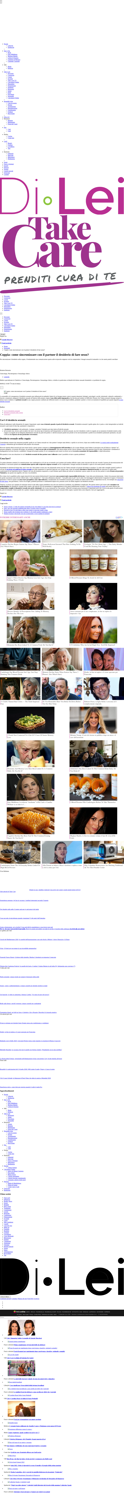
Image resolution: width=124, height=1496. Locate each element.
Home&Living (8, 101)
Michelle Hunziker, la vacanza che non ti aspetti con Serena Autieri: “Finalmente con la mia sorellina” (31, 1050)
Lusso (6, 1220)
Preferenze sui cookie (47, 1314)
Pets (5, 127)
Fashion (10, 145)
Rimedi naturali (8, 1246)
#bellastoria (11, 159)
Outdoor (10, 112)
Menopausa (7, 1238)
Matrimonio (11, 122)
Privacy (31, 1314)
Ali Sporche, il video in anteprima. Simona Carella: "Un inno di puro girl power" (24, 994)
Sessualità (11, 96)
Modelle (6, 1205)
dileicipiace (11, 157)
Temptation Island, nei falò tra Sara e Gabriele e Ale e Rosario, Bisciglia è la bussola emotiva (28, 1012)
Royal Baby (7, 1253)
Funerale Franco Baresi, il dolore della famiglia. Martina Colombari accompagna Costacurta (28, 957)
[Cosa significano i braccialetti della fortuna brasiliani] (64, 1382)
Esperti (6, 166)
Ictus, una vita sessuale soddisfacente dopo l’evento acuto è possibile (25, 508)
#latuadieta (11, 84)
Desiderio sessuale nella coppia (13, 412)
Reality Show (8, 1201)
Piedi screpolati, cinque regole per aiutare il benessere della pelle (19, 977)
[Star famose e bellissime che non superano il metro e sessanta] (64, 1442)
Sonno (6, 1248)
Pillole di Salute (12, 1185)
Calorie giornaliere (13, 1176)
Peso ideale (11, 1173)
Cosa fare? (7, 414)
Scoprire (10, 79)
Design (10, 105)
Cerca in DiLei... (5, 1297)
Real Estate (11, 113)
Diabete (6, 1239)
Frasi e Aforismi (9, 164)
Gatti (9, 131)
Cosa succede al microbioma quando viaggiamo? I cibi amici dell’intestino (22, 918)
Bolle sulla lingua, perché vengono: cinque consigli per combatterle (20, 1003)
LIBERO (28, 1311)
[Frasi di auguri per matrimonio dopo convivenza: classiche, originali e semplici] (64, 1348)
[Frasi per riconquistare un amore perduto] (64, 1409)
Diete (9, 93)
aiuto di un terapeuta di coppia (96, 486)
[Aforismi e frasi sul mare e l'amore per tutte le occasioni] (64, 1488)
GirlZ (5, 141)
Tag (5, 1255)
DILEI (80, 1311)
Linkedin (6, 377)
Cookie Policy (37, 1314)
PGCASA (59, 1311)
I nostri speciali (8, 171)
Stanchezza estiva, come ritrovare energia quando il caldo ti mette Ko (21, 1087)
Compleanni (7, 1210)
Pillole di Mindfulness (14, 1183)
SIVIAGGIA (85, 1311)
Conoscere (11, 75)
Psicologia (11, 94)
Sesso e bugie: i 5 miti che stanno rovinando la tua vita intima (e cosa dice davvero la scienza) (32, 506)
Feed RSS (30, 1298)
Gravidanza (7, 1234)
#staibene (10, 87)
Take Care (7, 72)
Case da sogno (12, 103)
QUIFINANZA (92, 1311)
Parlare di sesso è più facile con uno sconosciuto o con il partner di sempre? (27, 513)
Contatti (6, 174)
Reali (9, 52)
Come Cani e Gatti (13, 1187)
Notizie (6, 169)
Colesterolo (7, 1241)
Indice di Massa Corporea (15, 1171)
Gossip (6, 1212)
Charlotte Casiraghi (14, 61)
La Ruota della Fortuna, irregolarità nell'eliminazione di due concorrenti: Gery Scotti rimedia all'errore (31, 1058)
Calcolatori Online (13, 82)
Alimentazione (8, 1252)
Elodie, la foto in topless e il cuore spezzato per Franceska (17, 1032)
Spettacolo (11, 47)
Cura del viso (8, 1225)
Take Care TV (12, 80)
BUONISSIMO (100, 1311)
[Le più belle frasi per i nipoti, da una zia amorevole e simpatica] (64, 1368)
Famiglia (6, 1229)
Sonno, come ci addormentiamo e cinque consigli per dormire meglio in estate (23, 986)
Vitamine (6, 1245)
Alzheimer (7, 1243)
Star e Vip (7, 51)
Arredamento (12, 106)
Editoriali (10, 153)
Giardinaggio (12, 110)
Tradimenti (7, 1208)
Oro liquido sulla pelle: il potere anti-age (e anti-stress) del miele (19, 909)
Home (6, 346)
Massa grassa (12, 1174)
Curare (10, 77)
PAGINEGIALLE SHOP (50, 1311)
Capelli (6, 1224)
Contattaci (14, 1298)
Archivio (36, 1298)
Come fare (11, 138)
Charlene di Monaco (14, 59)
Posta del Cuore (12, 124)
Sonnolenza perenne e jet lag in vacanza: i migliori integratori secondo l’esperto (24, 900)
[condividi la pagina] (1, 387)
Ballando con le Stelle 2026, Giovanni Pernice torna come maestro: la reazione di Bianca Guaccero (30, 1041)
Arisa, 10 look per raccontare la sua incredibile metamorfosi (18, 948)
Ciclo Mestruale (9, 1236)
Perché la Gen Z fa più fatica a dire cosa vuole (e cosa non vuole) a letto (26, 510)
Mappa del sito (22, 1298)
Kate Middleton (12, 54)
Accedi (3, 334)
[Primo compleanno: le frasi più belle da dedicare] (64, 1341)
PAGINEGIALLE (40, 1311)
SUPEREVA (107, 1311)
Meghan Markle (13, 56)
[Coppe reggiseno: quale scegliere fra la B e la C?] (64, 1429)
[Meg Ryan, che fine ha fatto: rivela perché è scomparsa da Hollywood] (64, 1456)
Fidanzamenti (8, 1217)
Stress (5, 1250)
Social (6, 1203)
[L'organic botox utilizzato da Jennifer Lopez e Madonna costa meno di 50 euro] (64, 1423)
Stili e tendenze (8, 1222)
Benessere (11, 89)
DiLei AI (6, 117)
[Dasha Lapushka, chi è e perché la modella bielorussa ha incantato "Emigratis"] (64, 1469)
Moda (9, 66)
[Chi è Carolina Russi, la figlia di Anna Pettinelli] (64, 1395)
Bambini (6, 1231)
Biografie (7, 1213)
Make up (6, 1227)
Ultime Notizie (12, 1167)
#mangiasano (12, 86)
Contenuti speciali (5, 1298)
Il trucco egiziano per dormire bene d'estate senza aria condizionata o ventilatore (24, 1023)
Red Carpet (7, 1206)
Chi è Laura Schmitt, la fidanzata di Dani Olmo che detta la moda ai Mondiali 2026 (25, 1078)
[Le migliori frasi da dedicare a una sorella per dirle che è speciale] (64, 1389)
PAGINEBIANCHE (66, 1311)
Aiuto (55, 1314)
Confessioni (7, 1215)
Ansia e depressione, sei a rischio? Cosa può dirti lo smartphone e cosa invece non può (26, 927)
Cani (9, 129)
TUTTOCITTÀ (75, 1311)
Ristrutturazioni (12, 108)
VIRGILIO (33, 1311)
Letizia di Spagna (13, 58)
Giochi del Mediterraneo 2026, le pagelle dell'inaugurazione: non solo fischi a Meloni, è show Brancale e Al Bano (35, 939)
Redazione (7, 1190)
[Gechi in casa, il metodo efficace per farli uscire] (64, 1449)
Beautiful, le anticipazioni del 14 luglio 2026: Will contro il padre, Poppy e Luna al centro (27, 1069)
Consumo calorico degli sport (17, 1180)
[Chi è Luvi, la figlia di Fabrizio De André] (64, 1355)
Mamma (10, 120)
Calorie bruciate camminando (17, 1178)
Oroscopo (7, 173)
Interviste (10, 155)
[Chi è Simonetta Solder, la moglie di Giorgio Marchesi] (64, 1328)
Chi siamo (19, 1314)
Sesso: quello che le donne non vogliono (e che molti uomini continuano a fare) (28, 512)
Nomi (5, 162)
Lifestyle (10, 46)
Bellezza (10, 68)
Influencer (7, 1199)
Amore (10, 1124)
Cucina (10, 136)
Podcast (6, 167)
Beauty (10, 143)
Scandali (6, 1219)
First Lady (7, 1198)
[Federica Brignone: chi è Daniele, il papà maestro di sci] (64, 1436)
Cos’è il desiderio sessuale (12, 411)
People (6, 44)
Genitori (6, 1232)
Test (9, 148)
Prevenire (11, 73)
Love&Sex (11, 146)
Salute (10, 91)
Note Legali (26, 1314)
